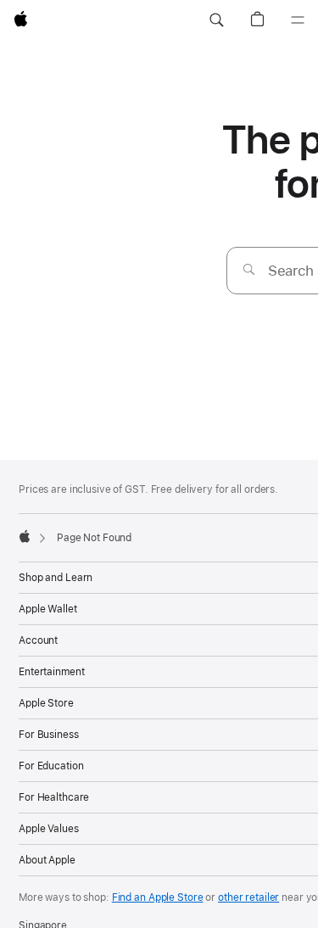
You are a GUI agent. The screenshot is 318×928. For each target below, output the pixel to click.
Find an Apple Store (158, 897)
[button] (216, 20)
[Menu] (297, 20)
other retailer (248, 897)
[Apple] (25, 536)
